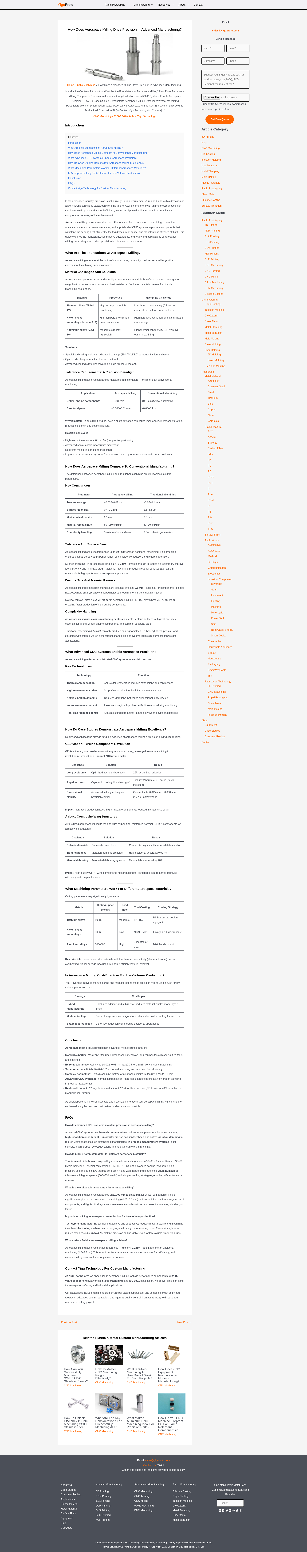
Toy (210, 675)
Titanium (213, 398)
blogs (204, 142)
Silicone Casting (210, 200)
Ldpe (211, 454)
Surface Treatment (211, 205)
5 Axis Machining (214, 282)
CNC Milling (212, 276)
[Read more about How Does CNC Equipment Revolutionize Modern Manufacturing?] (171, 1354)
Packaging (214, 664)
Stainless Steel (216, 386)
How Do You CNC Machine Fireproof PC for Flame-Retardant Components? (170, 1424)
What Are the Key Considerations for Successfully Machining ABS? (108, 1422)
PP (209, 506)
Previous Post (67, 1322)
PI (209, 488)
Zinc (210, 403)
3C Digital (213, 562)
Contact (198, 5)
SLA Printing (212, 236)
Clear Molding (213, 344)
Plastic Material (213, 426)
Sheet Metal (208, 194)
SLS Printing (212, 242)
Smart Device (218, 635)
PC (210, 465)
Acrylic (212, 437)
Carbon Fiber (215, 448)
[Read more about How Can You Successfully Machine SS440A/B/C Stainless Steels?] (77, 1354)
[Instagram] (230, 1510)
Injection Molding (211, 159)
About (182, 5)
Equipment (211, 725)
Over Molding (212, 350)
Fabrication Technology (218, 681)
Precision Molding (215, 366)
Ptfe (210, 517)
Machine (216, 606)
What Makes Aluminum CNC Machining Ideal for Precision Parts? (140, 1422)
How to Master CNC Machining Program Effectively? (106, 1373)
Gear (214, 589)
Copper (212, 409)
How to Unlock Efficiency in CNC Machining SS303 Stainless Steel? (76, 1422)
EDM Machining (214, 288)
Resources (164, 5)
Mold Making (208, 177)
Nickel (211, 415)
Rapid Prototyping (115, 5)
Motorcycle (217, 612)
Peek (211, 477)
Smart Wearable (217, 670)
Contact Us (149, 1465)
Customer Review (215, 736)
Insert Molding (216, 360)
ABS (210, 431)
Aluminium (214, 380)
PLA (210, 494)
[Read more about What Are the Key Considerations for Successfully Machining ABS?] (109, 1403)
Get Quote (66, 1527)
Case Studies (212, 730)
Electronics (214, 573)
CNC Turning (212, 271)
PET (210, 483)
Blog (63, 1523)
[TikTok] (237, 1510)
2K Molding (214, 354)
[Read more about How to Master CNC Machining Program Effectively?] (109, 1354)
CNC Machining (102, 116)
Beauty (212, 652)
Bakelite (212, 442)
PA (209, 460)
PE (209, 471)
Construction (215, 641)
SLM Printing (212, 248)
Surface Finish (213, 534)
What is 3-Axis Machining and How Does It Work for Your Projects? (139, 1373)
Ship (213, 624)
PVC (210, 523)
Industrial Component (220, 579)
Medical (212, 556)
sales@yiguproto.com (157, 1460)
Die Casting (208, 154)
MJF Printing (212, 253)
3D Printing (207, 136)
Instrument (217, 595)
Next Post (184, 1322)
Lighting (215, 601)
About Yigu (67, 1485)
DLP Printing (212, 259)
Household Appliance (220, 647)
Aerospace (214, 550)
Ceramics (213, 421)
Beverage (216, 583)
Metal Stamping (210, 171)
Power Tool (217, 618)
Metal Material (213, 376)
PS (209, 511)
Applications (212, 540)
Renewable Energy (222, 629)
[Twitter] (226, 1510)
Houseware (214, 658)
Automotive (214, 545)
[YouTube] (233, 1510)
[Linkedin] (219, 1510)
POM (211, 500)
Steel (211, 392)
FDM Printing (212, 230)
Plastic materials (210, 182)
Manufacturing (142, 5)
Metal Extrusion (213, 332)
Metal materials (210, 165)
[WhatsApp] (241, 1510)
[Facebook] (223, 1510)
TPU (210, 529)
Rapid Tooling (212, 304)
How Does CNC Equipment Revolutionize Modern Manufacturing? (169, 1375)
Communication (217, 568)
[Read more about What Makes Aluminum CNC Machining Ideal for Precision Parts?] (140, 1403)
